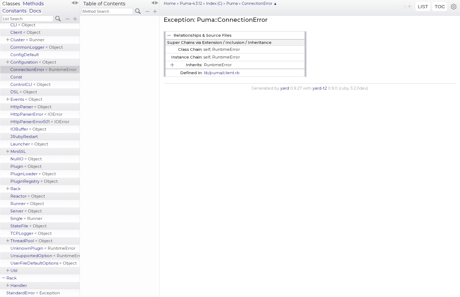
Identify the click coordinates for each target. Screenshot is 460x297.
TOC (440, 6)
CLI (22, 24)
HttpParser (30, 106)
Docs (35, 11)
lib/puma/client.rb (222, 72)
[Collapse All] (147, 11)
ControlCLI (30, 84)
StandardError (33, 292)
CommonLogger (36, 47)
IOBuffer (28, 129)
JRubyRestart (24, 136)
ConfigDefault (24, 54)
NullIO (26, 158)
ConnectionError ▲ (259, 3)
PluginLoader (33, 173)
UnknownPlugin (42, 248)
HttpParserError (36, 114)
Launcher (29, 144)
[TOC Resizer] (154, 3)
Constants (14, 11)
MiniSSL (18, 151)
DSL (23, 91)
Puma (232, 3)
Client (25, 32)
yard (284, 88)
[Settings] (453, 6)
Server (26, 211)
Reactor (27, 196)
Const (16, 77)
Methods (33, 4)
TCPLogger (31, 233)
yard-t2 (320, 88)
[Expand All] (155, 11)
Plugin (26, 166)
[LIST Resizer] (75, 3)
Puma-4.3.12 (191, 3)
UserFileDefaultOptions (43, 263)
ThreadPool (31, 240)
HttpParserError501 (39, 121)
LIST (423, 6)
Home (170, 3)
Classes (11, 4)
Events (26, 99)
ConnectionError (43, 69)
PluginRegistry (34, 181)
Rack (15, 188)
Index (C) (214, 3)
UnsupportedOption (45, 255)
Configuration (33, 62)
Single (26, 218)
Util (13, 270)
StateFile (28, 225)
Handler (18, 285)
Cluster (27, 39)
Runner (27, 203)
